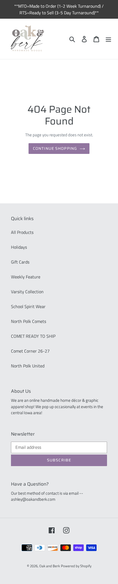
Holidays (19, 247)
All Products (22, 232)
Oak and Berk (49, 566)
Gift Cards (20, 262)
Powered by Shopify (76, 566)
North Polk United (27, 365)
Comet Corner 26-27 (30, 351)
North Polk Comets (28, 321)
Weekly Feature (25, 276)
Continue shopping (55, 148)
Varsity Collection (27, 291)
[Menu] (108, 39)
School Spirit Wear (28, 306)
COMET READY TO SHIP (33, 336)
